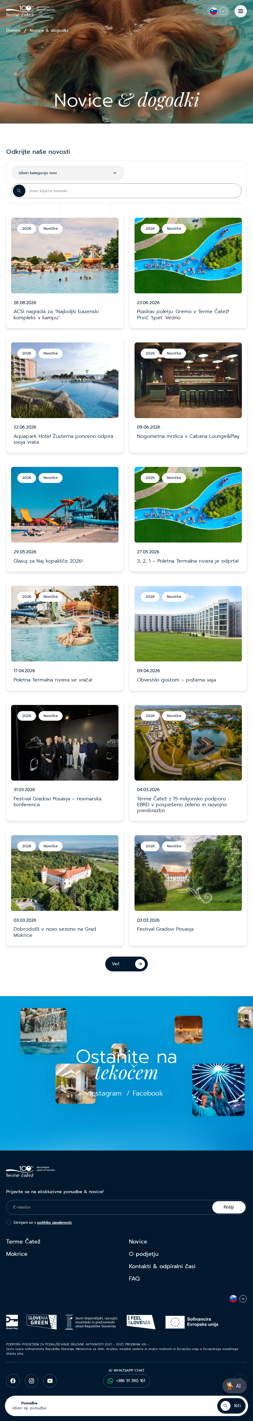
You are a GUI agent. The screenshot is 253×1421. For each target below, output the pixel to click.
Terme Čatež (23, 1241)
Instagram (106, 1093)
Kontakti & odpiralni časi (162, 1266)
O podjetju (144, 1254)
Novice (138, 1241)
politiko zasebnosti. (54, 1222)
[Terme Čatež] (30, 11)
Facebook (148, 1093)
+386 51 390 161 (130, 1381)
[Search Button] (19, 191)
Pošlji (229, 1207)
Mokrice (16, 1254)
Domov (13, 30)
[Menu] (240, 11)
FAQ (134, 1278)
